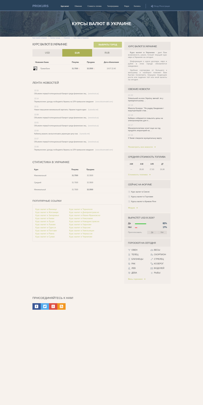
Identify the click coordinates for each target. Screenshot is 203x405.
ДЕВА (134, 273)
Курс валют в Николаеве (81, 218)
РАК (133, 263)
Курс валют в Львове (45, 224)
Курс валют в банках (39, 38)
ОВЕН (134, 250)
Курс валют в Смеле (140, 192)
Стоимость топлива (94, 6)
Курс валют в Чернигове (80, 236)
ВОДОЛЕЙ (159, 268)
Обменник (78, 6)
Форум (126, 6)
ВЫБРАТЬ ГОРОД (108, 44)
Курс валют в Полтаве (46, 230)
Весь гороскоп (135, 279)
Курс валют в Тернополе (81, 209)
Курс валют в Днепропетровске (84, 212)
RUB (107, 53)
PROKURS (40, 6)
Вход (156, 6)
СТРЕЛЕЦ (159, 259)
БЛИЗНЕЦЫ (137, 259)
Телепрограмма (112, 6)
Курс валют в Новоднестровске (84, 221)
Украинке (67, 38)
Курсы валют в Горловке (142, 196)
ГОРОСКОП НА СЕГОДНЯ (142, 243)
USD (47, 53)
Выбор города (55, 38)
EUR (77, 53)
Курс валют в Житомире (46, 212)
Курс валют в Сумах (45, 236)
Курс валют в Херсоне (79, 227)
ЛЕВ (133, 268)
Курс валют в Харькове (80, 224)
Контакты (137, 6)
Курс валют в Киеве (44, 218)
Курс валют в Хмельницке (81, 230)
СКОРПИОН (160, 254)
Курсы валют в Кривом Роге (143, 201)
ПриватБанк (45, 68)
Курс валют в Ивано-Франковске (84, 215)
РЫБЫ (157, 273)
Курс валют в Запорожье (47, 215)
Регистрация (165, 6)
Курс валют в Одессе (45, 227)
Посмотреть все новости (140, 147)
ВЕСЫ (157, 250)
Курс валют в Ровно (44, 233)
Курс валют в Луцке (44, 221)
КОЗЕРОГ (159, 263)
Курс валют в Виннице (46, 209)
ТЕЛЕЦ (134, 254)
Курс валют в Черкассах (81, 233)
